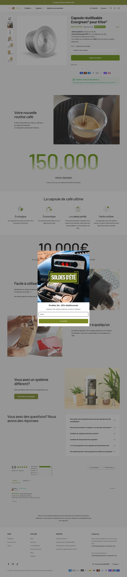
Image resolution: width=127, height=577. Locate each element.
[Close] (87, 253)
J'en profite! (63, 321)
